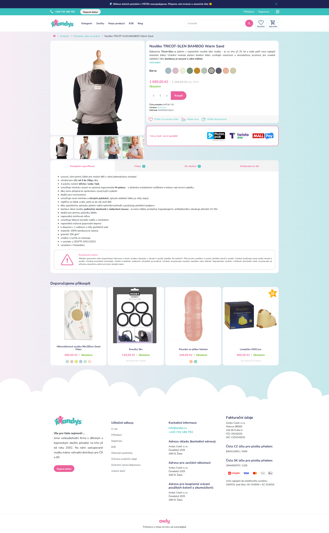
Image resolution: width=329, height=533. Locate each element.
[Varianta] (168, 71)
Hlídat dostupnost (216, 119)
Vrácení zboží (118, 471)
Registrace (263, 11)
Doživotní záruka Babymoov (126, 465)
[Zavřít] (276, 4)
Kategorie (86, 23)
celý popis (155, 62)
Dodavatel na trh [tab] (249, 166)
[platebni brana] (250, 473)
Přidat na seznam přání (166, 119)
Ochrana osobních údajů (124, 459)
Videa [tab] (139, 166)
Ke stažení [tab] (192, 166)
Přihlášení (249, 11)
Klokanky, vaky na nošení (87, 36)
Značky (100, 23)
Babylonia (162, 107)
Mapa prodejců (116, 23)
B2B (131, 23)
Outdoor (64, 36)
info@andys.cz (178, 428)
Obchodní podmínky (122, 453)
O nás (114, 429)
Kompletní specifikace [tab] (82, 166)
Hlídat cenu (193, 119)
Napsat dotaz (90, 12)
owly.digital (180, 527)
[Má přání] (260, 23)
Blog (140, 23)
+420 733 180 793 (64, 11)
